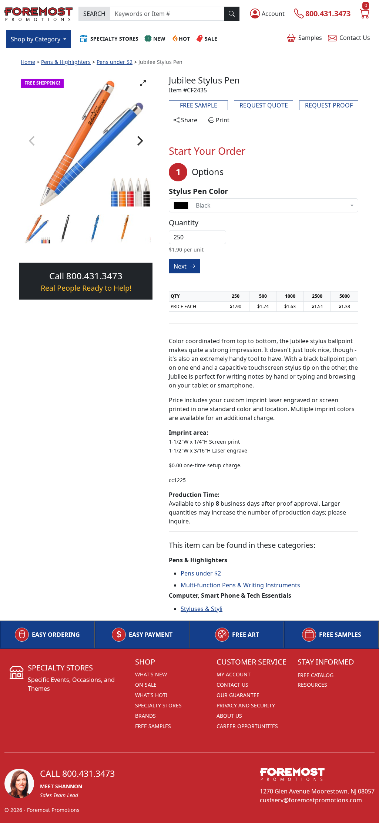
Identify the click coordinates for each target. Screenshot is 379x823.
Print (221, 120)
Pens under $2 (115, 61)
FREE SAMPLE (198, 105)
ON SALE (146, 684)
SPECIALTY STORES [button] (114, 38)
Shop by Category (36, 39)
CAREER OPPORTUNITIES (247, 726)
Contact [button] (354, 38)
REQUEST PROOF (329, 105)
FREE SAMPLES (340, 635)
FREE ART (245, 635)
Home (28, 61)
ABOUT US (229, 715)
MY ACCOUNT (234, 674)
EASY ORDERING (56, 635)
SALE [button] (211, 38)
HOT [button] (184, 38)
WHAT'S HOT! (151, 695)
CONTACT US (232, 684)
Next (181, 266)
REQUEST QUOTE (263, 105)
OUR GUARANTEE (238, 695)
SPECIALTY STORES (158, 705)
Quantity (183, 222)
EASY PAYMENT (150, 635)
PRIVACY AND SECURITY (246, 705)
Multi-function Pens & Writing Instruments (240, 585)
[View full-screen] (142, 83)
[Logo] (38, 13)
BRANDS (145, 715)
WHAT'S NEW (151, 674)
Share (188, 120)
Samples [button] (310, 38)
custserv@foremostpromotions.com (311, 800)
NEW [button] (159, 38)
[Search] (231, 14)
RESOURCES (312, 684)
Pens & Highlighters (66, 61)
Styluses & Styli (201, 609)
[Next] (139, 141)
